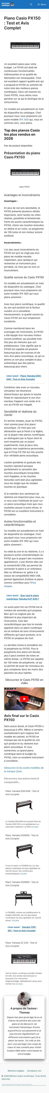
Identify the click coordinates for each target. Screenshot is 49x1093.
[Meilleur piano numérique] (8, 4)
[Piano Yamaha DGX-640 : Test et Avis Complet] (23, 817)
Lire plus (34, 827)
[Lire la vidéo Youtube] (24, 698)
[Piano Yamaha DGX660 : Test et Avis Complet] (23, 908)
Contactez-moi (34, 1070)
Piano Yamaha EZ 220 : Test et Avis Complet (21, 944)
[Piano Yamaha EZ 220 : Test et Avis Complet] (23, 968)
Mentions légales (16, 1070)
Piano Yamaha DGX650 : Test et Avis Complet (21, 837)
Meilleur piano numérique (21, 1076)
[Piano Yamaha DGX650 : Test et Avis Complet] (23, 861)
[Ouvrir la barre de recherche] (31, 4)
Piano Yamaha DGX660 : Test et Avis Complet (21, 884)
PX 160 (24, 119)
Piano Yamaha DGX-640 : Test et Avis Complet (22, 793)
